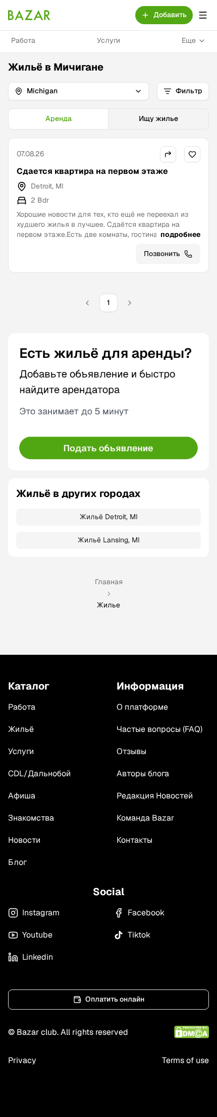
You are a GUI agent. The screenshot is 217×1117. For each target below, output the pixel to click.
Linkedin (37, 957)
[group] (108, 119)
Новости (24, 840)
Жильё (21, 729)
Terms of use (185, 1060)
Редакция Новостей (155, 795)
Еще (189, 40)
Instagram (41, 912)
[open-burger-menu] (203, 15)
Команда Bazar (145, 818)
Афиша (21, 795)
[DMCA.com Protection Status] (191, 1032)
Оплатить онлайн (114, 999)
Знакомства (31, 818)
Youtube (37, 934)
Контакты (134, 840)
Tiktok (139, 934)
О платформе (142, 707)
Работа (23, 40)
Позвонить (162, 253)
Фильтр (189, 90)
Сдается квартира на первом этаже (92, 171)
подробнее (180, 234)
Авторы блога (143, 773)
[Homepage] (29, 15)
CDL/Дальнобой (39, 773)
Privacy (22, 1060)
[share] (168, 154)
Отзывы (131, 751)
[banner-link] (108, 401)
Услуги (108, 40)
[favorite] (192, 154)
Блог (17, 862)
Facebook (146, 912)
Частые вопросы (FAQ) (159, 729)
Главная (109, 581)
